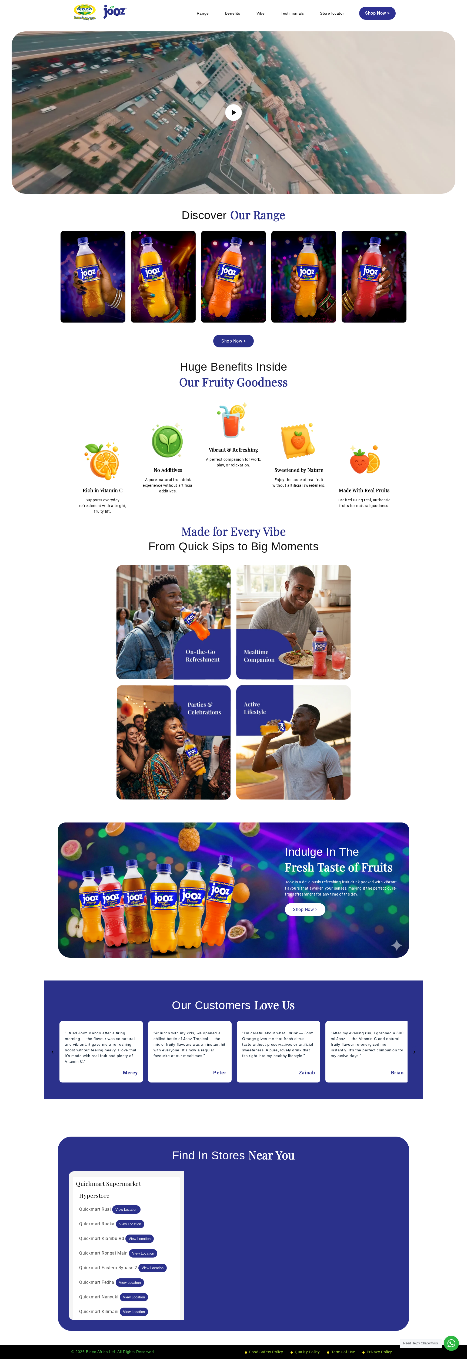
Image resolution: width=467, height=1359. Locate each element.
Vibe (260, 13)
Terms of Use (343, 1352)
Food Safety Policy (266, 1352)
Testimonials (292, 13)
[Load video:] (233, 112)
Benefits (232, 13)
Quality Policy (307, 1352)
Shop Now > (377, 13)
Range (203, 13)
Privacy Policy (379, 1352)
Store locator (332, 13)
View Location (126, 1209)
